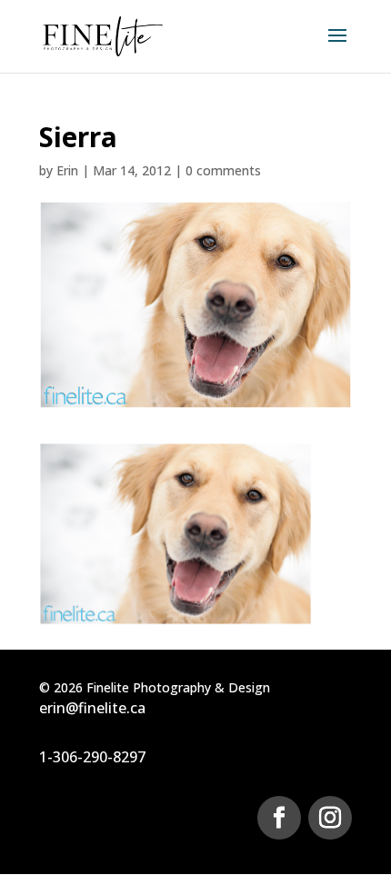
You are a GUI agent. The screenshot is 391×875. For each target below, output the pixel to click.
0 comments (223, 170)
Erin (67, 170)
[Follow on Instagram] (330, 818)
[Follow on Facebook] (279, 818)
